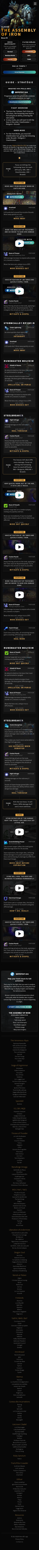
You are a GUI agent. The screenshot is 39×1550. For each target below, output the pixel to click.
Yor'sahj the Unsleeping (19, 1260)
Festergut (19, 1436)
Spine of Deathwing (19, 1268)
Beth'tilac (19, 1305)
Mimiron (19, 1497)
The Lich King (19, 1451)
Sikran (19, 1282)
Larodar (19, 1363)
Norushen (19, 1072)
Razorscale (19, 1486)
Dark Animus (19, 1154)
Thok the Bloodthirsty (19, 1090)
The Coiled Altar (19, 1058)
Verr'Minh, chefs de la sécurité (20, 1246)
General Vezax (19, 1506)
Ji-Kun (20, 1147)
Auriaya (19, 1495)
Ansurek (19, 1293)
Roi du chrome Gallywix (19, 1248)
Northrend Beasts (19, 1466)
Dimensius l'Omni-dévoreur (19, 1185)
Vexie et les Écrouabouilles (19, 1233)
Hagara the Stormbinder (19, 1262)
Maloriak (19, 1334)
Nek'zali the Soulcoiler (19, 1045)
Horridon (19, 1138)
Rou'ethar (19, 1172)
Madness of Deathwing (19, 1271)
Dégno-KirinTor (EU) (19, 146)
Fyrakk (19, 1372)
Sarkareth (19, 1397)
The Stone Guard (19, 1192)
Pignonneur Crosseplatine (19, 1241)
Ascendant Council (19, 1343)
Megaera (19, 1145)
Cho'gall (19, 1345)
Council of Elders (19, 1141)
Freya (19, 1500)
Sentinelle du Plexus (20, 1170)
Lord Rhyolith (19, 1303)
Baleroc (19, 1309)
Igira (19, 1357)
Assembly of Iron (19, 1491)
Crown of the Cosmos (19, 1122)
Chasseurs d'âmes (19, 1178)
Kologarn (19, 1493)
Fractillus (19, 1181)
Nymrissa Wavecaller (19, 1043)
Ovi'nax (19, 1287)
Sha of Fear (19, 1225)
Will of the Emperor (19, 1203)
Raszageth (19, 1420)
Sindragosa (19, 1449)
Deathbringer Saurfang (19, 1434)
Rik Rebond (19, 1237)
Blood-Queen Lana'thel (19, 1445)
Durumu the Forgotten (19, 1149)
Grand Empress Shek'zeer (19, 1216)
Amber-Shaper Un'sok (19, 1214)
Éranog (19, 1404)
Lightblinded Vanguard (19, 1120)
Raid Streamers (19, 1527)
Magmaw (19, 1328)
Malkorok (19, 1086)
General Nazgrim (19, 1083)
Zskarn (19, 1390)
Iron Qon (19, 1156)
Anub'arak (19, 1475)
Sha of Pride (19, 1075)
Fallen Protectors (19, 1070)
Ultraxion (19, 1264)
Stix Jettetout (19, 1239)
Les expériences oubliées (19, 1384)
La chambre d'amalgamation (20, 1382)
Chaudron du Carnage (19, 1235)
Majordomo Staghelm (19, 1311)
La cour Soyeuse (19, 1291)
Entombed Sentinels (19, 1048)
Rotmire (19, 1104)
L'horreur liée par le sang (19, 1280)
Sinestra (19, 1347)
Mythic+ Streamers (19, 1524)
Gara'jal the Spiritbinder (19, 1197)
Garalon (19, 1210)
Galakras (19, 1077)
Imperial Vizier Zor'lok (19, 1206)
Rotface (19, 1438)
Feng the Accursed (19, 1195)
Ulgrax (20, 1278)
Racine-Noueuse (19, 1355)
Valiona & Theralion (19, 1341)
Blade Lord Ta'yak (19, 1208)
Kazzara (19, 1380)
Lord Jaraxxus (19, 1468)
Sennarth (19, 1409)
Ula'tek (19, 1061)
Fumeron (19, 1368)
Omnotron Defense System (19, 1325)
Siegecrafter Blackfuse (19, 1092)
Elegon (19, 1201)
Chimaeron (19, 1332)
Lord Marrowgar (20, 1427)
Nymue (19, 1366)
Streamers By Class (19, 1522)
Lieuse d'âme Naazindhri (19, 1174)
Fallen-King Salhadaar (19, 1118)
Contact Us (19, 1542)
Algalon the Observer (19, 1510)
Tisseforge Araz (19, 1176)
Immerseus (19, 1068)
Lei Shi (20, 1223)
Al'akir (19, 1323)
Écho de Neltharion (19, 1395)
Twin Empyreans (19, 1158)
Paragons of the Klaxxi (19, 1094)
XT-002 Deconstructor (19, 1489)
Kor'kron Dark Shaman (19, 1081)
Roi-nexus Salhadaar (19, 1183)
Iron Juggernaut (19, 1079)
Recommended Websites (19, 1529)
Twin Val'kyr (19, 1472)
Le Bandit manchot (19, 1243)
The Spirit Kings (19, 1199)
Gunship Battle (19, 1431)
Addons (19, 1518)
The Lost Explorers (19, 1052)
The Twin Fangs (19, 1056)
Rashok (19, 1388)
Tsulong (19, 1221)
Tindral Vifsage (19, 1370)
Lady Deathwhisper (19, 1429)
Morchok (19, 1255)
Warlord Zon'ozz (19, 1257)
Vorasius (19, 1113)
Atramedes (19, 1330)
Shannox (19, 1301)
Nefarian (19, 1336)
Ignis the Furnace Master (19, 1484)
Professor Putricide (19, 1440)
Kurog (19, 1415)
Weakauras (19, 1520)
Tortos (20, 1143)
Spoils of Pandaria (19, 1088)
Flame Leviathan (19, 1482)
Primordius (19, 1151)
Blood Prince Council (19, 1442)
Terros (19, 1407)
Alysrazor (19, 1307)
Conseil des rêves (19, 1361)
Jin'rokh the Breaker (19, 1136)
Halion (19, 1459)
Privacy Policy (19, 1539)
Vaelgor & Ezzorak (19, 1116)
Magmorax (19, 1393)
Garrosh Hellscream (19, 1096)
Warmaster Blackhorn (19, 1266)
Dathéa (19, 1413)
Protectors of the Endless (19, 1219)
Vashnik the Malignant (19, 1050)
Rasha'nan (19, 1284)
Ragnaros (20, 1314)
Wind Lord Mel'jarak (19, 1212)
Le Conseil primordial (19, 1411)
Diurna (19, 1417)
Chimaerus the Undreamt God (19, 1124)
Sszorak (19, 1054)
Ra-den (19, 1162)
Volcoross (19, 1359)
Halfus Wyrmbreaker (19, 1338)
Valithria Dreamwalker (19, 1447)
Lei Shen (19, 1160)
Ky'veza (19, 1289)
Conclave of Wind (19, 1321)
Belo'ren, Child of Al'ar (19, 1127)
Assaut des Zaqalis (19, 1386)
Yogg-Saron (19, 1508)
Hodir (19, 1504)
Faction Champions (19, 1470)
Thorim (19, 1502)
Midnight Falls (19, 1129)
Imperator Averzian (19, 1111)
